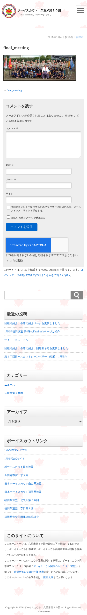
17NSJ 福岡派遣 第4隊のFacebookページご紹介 (32, 331)
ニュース (9, 384)
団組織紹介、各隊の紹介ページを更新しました (32, 323)
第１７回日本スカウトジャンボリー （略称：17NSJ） (36, 356)
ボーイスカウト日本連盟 (19, 466)
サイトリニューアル (16, 339)
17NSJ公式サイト (14, 458)
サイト (9, 194)
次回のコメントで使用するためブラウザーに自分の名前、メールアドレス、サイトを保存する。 (46, 209)
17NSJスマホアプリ (16, 450)
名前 (10, 165)
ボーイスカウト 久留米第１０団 (39, 10)
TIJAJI (48, 612)
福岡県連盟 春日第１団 (19, 508)
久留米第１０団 (13, 392)
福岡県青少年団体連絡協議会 (21, 516)
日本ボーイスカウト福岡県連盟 (23, 491)
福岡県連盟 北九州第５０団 (21, 500)
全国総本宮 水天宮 (16, 475)
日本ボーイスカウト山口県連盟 (23, 483)
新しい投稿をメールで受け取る (28, 218)
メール (11, 179)
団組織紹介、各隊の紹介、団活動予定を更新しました (36, 348)
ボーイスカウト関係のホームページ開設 (55, 566)
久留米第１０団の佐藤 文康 (29, 571)
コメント (12, 128)
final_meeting (14, 90)
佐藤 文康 (48, 577)
